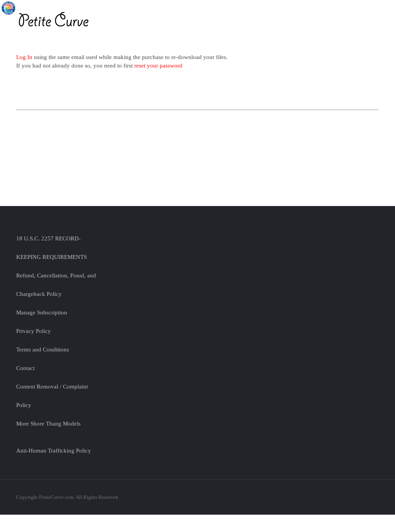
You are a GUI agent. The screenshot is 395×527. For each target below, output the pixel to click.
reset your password (158, 65)
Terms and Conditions (42, 349)
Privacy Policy (33, 331)
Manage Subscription (41, 312)
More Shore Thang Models (48, 424)
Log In (25, 57)
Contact (25, 368)
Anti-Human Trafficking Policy (53, 451)
